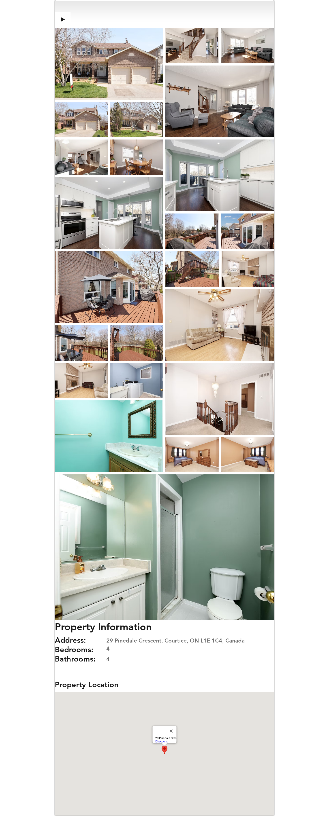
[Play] (63, 19)
